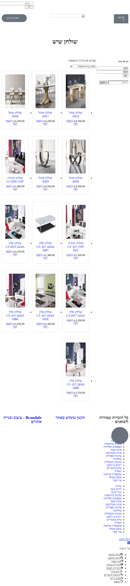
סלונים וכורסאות (113, 495)
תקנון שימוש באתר (70, 417)
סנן (125, 75)
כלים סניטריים (114, 468)
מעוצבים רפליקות (113, 446)
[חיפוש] (29, 7)
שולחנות (117, 459)
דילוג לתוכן (124, 539)
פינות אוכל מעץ (114, 452)
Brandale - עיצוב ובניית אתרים (23, 419)
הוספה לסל (72, 123)
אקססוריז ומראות (113, 474)
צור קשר (117, 480)
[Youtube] (104, 6)
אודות (118, 486)
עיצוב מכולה (115, 477)
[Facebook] (124, 6)
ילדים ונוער (116, 489)
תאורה (118, 471)
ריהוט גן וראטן (114, 465)
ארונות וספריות (114, 455)
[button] (128, 542)
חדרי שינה (116, 492)
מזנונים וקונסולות (113, 462)
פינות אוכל (116, 449)
